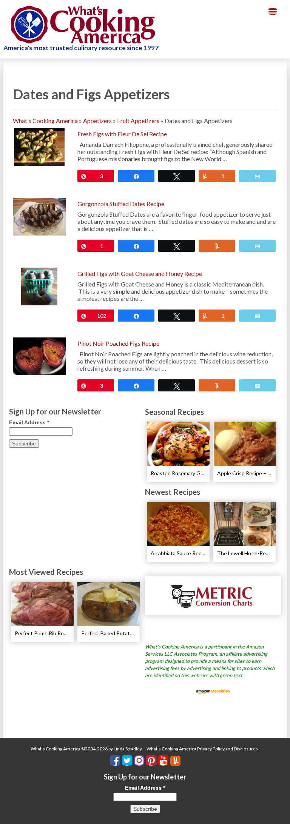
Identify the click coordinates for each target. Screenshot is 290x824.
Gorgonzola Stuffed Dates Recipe (120, 203)
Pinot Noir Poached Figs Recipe (118, 343)
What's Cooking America (45, 120)
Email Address (29, 422)
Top (272, 806)
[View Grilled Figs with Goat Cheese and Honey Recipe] (39, 285)
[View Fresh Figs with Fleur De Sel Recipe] (39, 145)
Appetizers (97, 120)
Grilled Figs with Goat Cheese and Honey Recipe (139, 273)
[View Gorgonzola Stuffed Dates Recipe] (39, 215)
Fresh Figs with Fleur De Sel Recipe (122, 133)
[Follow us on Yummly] (175, 761)
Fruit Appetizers (138, 120)
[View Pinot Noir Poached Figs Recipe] (39, 355)
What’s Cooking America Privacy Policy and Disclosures (202, 749)
